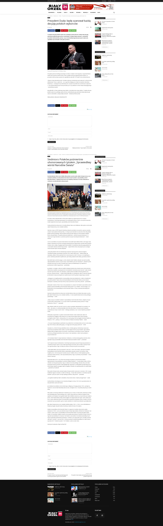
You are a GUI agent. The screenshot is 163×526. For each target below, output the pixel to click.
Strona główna (50, 15)
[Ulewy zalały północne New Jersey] (98, 75)
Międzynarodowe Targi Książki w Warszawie (82, 147)
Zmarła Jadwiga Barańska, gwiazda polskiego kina (83, 493)
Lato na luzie (104, 67)
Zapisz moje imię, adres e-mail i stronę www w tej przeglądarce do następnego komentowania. (68, 139)
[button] (114, 12)
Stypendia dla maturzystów (107, 27)
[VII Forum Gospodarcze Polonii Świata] (98, 23)
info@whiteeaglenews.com (80, 522)
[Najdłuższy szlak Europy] (98, 57)
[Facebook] (113, 1)
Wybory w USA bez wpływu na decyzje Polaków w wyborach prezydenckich (84, 500)
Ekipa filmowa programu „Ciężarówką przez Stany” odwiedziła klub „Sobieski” (107, 42)
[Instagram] (115, 1)
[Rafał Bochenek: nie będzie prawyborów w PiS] (74, 488)
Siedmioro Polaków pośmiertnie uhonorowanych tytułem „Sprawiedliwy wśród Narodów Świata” (57, 148)
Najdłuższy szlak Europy (107, 55)
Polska (60, 15)
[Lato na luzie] (98, 69)
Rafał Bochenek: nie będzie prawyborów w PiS (84, 487)
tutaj (72, 519)
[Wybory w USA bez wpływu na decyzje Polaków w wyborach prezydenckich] (74, 500)
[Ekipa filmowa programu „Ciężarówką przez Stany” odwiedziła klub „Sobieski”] (98, 42)
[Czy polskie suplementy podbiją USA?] (98, 63)
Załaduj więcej (104, 47)
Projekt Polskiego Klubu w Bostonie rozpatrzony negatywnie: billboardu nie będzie (108, 35)
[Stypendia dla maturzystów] (98, 29)
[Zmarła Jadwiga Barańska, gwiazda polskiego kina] (74, 494)
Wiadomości (55, 15)
